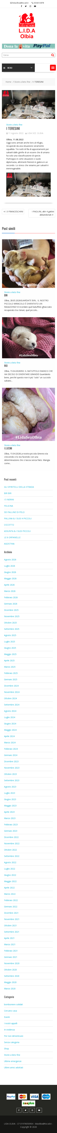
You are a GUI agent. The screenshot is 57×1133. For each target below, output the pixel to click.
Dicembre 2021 (11, 912)
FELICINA (8, 505)
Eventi (7, 1017)
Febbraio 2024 (11, 748)
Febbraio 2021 (11, 950)
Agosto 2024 (10, 711)
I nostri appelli (10, 1023)
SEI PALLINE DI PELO (14, 512)
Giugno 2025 (10, 647)
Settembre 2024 (11, 704)
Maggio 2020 (10, 982)
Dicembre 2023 (11, 761)
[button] (53, 68)
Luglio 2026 (9, 565)
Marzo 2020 (9, 988)
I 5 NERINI (9, 499)
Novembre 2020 (11, 963)
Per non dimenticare (13, 1036)
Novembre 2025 (11, 616)
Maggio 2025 (10, 654)
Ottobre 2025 (10, 622)
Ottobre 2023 (10, 774)
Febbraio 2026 (11, 597)
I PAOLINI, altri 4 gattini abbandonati (43, 213)
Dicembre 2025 (11, 610)
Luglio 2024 (9, 717)
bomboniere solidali (13, 1004)
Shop (6, 1048)
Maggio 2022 (10, 881)
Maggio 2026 (10, 578)
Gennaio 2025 (10, 679)
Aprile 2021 (9, 938)
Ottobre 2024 (10, 698)
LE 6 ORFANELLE (12, 537)
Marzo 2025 (9, 666)
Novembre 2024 (11, 692)
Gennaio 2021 (10, 957)
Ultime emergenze (12, 1061)
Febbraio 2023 (11, 824)
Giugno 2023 (10, 799)
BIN (5, 295)
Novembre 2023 (11, 767)
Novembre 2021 (11, 919)
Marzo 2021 (9, 944)
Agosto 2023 (10, 786)
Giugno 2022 (10, 875)
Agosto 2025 (10, 635)
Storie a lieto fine (14, 124)
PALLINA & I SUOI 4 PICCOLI (18, 518)
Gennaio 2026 (10, 603)
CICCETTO (9, 524)
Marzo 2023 (9, 818)
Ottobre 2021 (10, 925)
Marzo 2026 (9, 591)
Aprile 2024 (9, 736)
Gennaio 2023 (10, 830)
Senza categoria (11, 1042)
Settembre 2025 (11, 629)
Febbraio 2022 (11, 900)
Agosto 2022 (10, 862)
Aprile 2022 (9, 887)
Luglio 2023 (9, 793)
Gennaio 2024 (10, 755)
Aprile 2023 (9, 812)
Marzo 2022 (9, 894)
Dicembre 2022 (11, 837)
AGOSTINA (9, 543)
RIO (6, 366)
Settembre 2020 (11, 976)
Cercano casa (10, 1010)
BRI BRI (7, 493)
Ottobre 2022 (10, 849)
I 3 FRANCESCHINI (14, 211)
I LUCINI (8, 448)
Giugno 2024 (10, 723)
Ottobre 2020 (10, 969)
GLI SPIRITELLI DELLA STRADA (19, 487)
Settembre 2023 (11, 780)
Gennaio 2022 (10, 906)
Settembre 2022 (11, 856)
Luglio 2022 (9, 868)
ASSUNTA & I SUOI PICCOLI (17, 531)
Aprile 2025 (9, 660)
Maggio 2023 (10, 805)
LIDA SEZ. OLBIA (35, 133)
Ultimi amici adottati (13, 1067)
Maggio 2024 (10, 729)
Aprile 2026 (9, 584)
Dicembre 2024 (11, 685)
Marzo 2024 (9, 742)
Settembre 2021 (11, 931)
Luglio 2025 (9, 641)
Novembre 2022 (11, 843)
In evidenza (9, 1029)
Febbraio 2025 (11, 673)
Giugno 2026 (10, 572)
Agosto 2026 (10, 559)
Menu (9, 67)
